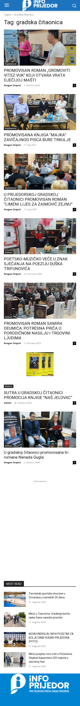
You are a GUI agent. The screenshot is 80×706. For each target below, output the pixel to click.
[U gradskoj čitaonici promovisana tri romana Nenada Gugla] (40, 430)
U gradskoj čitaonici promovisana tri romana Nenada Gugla (36, 455)
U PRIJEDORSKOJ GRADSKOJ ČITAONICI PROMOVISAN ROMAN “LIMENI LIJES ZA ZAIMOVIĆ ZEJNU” (38, 199)
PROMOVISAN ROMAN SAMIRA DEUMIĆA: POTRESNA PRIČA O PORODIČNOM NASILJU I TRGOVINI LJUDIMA (37, 330)
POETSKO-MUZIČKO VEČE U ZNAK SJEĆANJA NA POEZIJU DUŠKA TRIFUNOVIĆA (36, 264)
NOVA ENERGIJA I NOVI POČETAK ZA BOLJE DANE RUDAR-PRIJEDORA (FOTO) (51, 637)
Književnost (11, 64)
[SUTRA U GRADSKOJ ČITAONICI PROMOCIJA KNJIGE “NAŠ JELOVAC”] (40, 370)
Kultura (8, 252)
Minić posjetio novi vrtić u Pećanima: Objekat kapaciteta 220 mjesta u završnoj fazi (51, 657)
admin (7, 402)
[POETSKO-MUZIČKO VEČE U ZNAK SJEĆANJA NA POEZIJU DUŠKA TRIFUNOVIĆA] (40, 236)
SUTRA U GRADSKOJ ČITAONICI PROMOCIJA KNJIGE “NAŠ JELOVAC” (38, 395)
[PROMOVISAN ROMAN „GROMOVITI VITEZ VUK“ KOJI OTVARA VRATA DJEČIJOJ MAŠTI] (40, 48)
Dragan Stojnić (12, 85)
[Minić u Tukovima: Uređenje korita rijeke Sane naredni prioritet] (15, 619)
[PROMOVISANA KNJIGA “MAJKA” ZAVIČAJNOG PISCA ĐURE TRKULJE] (40, 112)
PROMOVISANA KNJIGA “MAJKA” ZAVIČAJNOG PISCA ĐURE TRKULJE (37, 137)
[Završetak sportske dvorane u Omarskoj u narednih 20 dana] (15, 599)
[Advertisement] (40, 523)
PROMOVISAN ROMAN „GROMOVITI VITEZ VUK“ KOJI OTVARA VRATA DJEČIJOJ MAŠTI (37, 75)
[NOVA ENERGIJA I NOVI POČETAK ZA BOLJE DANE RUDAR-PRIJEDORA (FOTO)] (15, 639)
